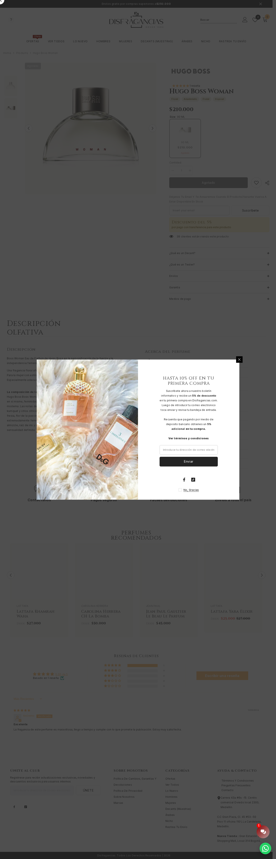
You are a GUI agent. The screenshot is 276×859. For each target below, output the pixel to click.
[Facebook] (184, 479)
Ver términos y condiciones (188, 438)
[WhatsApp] (265, 848)
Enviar (188, 461)
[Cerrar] (239, 359)
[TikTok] (193, 479)
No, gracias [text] (191, 490)
